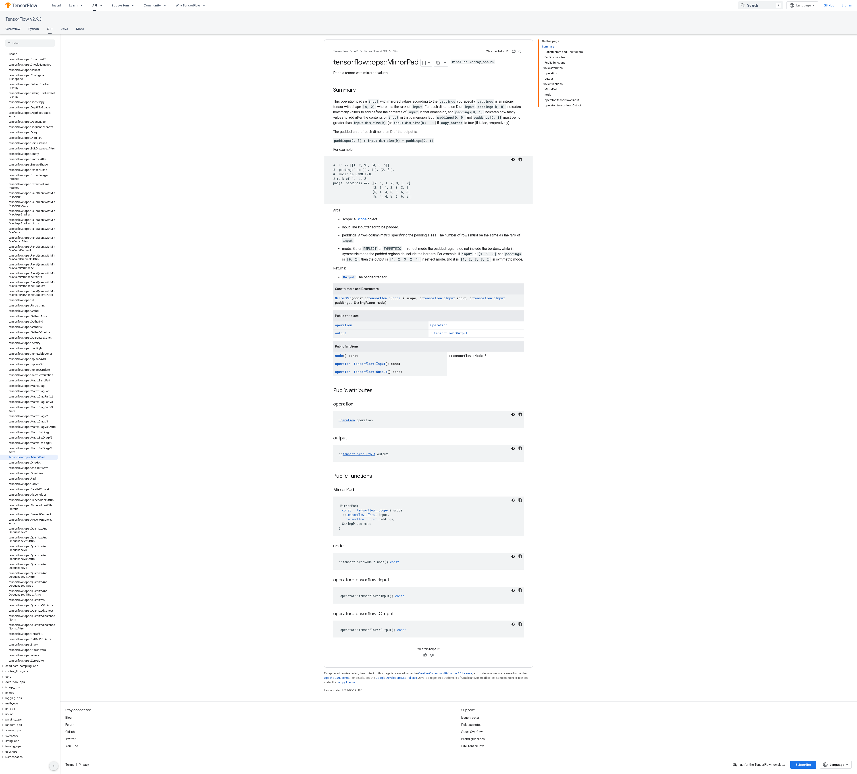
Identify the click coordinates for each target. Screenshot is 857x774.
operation (343, 325)
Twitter (70, 739)
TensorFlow (340, 51)
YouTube (71, 746)
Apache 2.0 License (336, 677)
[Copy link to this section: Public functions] (376, 476)
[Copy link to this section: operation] (357, 404)
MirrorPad (343, 298)
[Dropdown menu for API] (102, 5)
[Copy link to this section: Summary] (360, 90)
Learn (73, 5)
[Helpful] (513, 51)
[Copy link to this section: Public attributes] (376, 390)
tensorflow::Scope (384, 298)
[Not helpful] (520, 51)
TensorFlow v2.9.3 (23, 19)
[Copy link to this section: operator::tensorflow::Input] (393, 580)
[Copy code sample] (520, 159)
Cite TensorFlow (472, 746)
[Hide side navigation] (53, 766)
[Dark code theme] (513, 159)
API (94, 5)
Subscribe (803, 765)
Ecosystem (120, 5)
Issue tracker (470, 717)
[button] (29, 666)
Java (64, 29)
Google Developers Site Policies (396, 677)
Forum (70, 724)
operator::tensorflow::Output (361, 372)
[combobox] (760, 5)
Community (152, 5)
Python (33, 29)
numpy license (346, 682)
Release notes (471, 724)
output (340, 333)
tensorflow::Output (450, 333)
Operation (438, 325)
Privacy (84, 764)
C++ (50, 29)
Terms (70, 764)
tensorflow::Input (439, 298)
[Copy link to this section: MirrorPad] (358, 490)
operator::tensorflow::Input (360, 364)
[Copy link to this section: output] (351, 438)
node (339, 356)
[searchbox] (30, 43)
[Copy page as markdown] (438, 62)
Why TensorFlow (188, 5)
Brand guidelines (473, 739)
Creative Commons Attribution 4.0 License (445, 673)
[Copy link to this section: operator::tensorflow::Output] (398, 614)
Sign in (847, 5)
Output (349, 277)
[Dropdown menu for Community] (166, 5)
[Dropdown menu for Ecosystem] (134, 5)
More (80, 29)
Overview (12, 29)
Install (56, 5)
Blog (68, 717)
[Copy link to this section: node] (348, 546)
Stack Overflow (472, 732)
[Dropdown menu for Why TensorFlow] (205, 5)
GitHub (829, 5)
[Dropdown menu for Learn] (82, 5)
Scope (362, 219)
